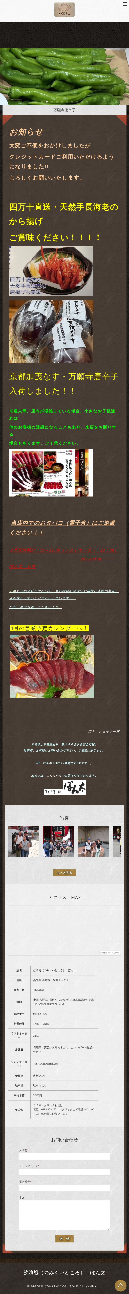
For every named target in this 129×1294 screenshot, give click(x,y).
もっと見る (64, 872)
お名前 (24, 1150)
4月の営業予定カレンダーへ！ (49, 628)
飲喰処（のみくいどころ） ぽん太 (65, 1272)
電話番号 (25, 1181)
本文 (22, 1197)
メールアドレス (29, 1166)
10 (87, 101)
